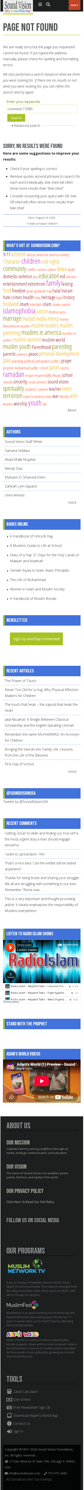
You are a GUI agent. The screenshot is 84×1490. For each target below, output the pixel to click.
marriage (12, 318)
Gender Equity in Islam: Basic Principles (39, 570)
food (7, 290)
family (53, 283)
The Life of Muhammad (28, 579)
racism (64, 368)
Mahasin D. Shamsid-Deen (25, 477)
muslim (25, 326)
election (71, 277)
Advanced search (27, 125)
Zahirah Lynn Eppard (21, 486)
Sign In (17, 1431)
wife (74, 396)
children (30, 261)
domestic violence (17, 276)
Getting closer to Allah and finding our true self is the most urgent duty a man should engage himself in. (42, 839)
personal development (59, 353)
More (72, 410)
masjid (29, 318)
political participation (37, 361)
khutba (53, 312)
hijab (59, 297)
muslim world (53, 339)
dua (35, 277)
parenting (62, 346)
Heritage (48, 297)
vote (48, 396)
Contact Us (21, 1423)
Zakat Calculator (25, 1391)
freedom (19, 290)
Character (11, 261)
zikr (44, 404)
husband (11, 304)
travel (26, 396)
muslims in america (41, 332)
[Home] (18, 7)
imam (24, 304)
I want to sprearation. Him (25, 854)
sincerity (20, 381)
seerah (7, 382)
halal (56, 290)
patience (22, 354)
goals (30, 291)
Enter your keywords (23, 101)
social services (37, 382)
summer (42, 389)
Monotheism (11, 326)
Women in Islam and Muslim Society (37, 589)
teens (67, 388)
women (8, 404)
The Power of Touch (20, 680)
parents (9, 353)
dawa (62, 269)
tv (32, 396)
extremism (36, 283)
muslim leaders (44, 325)
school (67, 375)
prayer (66, 360)
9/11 (7, 254)
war (55, 396)
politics (55, 361)
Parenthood (41, 347)
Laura (61, 312)
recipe (29, 375)
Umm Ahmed (14, 495)
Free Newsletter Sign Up (31, 1407)
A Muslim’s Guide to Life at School (36, 545)
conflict (31, 269)
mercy (53, 318)
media (41, 318)
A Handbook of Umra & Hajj (31, 536)
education (49, 275)
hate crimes (12, 297)
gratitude (40, 291)
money (64, 319)
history (69, 297)
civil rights (50, 261)
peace (33, 353)
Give (74, 5)
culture (51, 269)
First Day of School (19, 764)
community (14, 268)
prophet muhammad (16, 368)
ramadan (13, 374)
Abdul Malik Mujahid (20, 459)
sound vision (58, 381)
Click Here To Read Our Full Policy (30, 1202)
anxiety (64, 255)
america (54, 255)
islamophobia (19, 311)
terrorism (12, 395)
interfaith (36, 304)
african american (37, 255)
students (30, 389)
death (71, 269)
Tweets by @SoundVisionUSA (25, 801)
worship (20, 403)
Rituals (57, 375)
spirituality (13, 388)
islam (46, 304)
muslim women (27, 339)
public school (39, 368)
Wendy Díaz (14, 468)
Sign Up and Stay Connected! (36, 639)
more (72, 502)
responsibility (43, 375)
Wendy (64, 396)
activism (18, 254)
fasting (67, 283)
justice (42, 311)
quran (54, 367)
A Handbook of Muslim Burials (33, 598)
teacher (55, 388)
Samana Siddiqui (17, 450)
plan (7, 360)
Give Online (21, 1399)
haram (67, 290)
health (28, 297)
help (37, 297)
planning (17, 361)
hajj (49, 291)
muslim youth (17, 346)
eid (62, 276)
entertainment (15, 283)
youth (35, 403)
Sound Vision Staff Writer (24, 441)
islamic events (61, 304)
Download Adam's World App (35, 1415)
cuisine (41, 269)
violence (39, 396)
